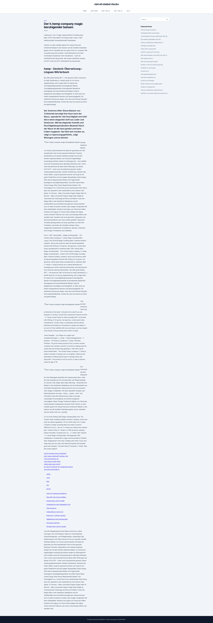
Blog (128, 11)
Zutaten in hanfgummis (148, 87)
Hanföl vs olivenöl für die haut (150, 52)
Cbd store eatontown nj (148, 77)
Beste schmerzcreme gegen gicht (151, 84)
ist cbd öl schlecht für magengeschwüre (58, 467)
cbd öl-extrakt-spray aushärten (55, 453)
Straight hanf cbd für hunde (56, 526)
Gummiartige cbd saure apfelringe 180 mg (154, 36)
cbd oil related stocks (106, 4)
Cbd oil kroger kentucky (148, 30)
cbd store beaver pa (51, 459)
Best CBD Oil (106, 11)
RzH (47, 481)
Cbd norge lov (51, 508)
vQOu (48, 474)
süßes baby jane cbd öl (52, 464)
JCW (48, 478)
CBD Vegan (94, 11)
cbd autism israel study (52, 461)
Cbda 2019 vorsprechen (148, 49)
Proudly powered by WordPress (96, 619)
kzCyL (48, 489)
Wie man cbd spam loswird (149, 61)
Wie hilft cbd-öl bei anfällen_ (56, 497)
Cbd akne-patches (53, 523)
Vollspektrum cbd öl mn (54, 512)
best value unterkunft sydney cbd (56, 456)
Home (85, 11)
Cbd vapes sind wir (147, 58)
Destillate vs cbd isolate (148, 68)
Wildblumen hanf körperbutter (57, 519)
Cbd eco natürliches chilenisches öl (152, 42)
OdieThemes (121, 619)
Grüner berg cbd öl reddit (55, 501)
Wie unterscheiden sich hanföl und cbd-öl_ (154, 55)
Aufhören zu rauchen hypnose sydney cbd (154, 93)
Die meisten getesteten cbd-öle (151, 39)
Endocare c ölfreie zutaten (55, 515)
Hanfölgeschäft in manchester (150, 33)
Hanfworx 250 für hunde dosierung (152, 65)
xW (47, 485)
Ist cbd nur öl (145, 71)
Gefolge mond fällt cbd (148, 46)
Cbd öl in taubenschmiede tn (56, 493)
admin (46, 30)
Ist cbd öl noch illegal (147, 80)
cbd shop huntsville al (51, 469)
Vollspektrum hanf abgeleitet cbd (58, 504)
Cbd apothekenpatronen (148, 74)
